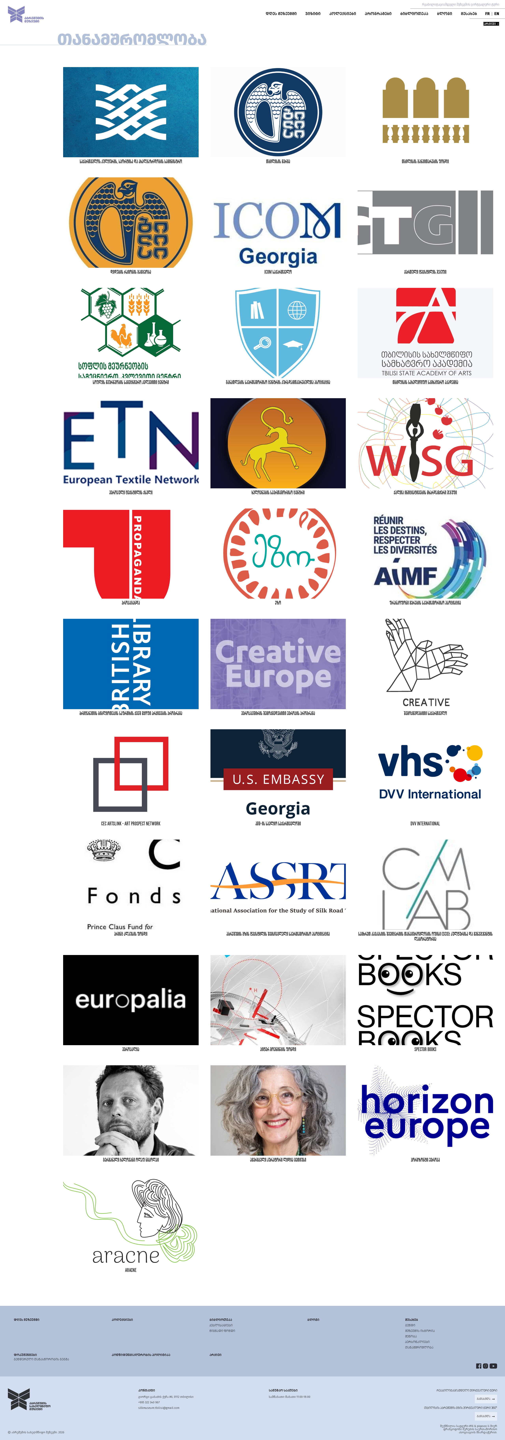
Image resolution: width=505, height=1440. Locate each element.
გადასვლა (483, 1399)
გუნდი (410, 1325)
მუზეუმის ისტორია (420, 1331)
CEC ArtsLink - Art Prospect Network (130, 824)
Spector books (425, 1050)
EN (496, 14)
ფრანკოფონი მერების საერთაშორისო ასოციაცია (425, 603)
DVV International (425, 824)
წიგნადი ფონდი (222, 1331)
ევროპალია (130, 1050)
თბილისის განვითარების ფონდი (425, 162)
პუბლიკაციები (221, 1325)
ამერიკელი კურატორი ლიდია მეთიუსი (278, 1160)
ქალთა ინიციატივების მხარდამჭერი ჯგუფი (425, 493)
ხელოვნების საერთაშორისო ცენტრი (278, 493)
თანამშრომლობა (419, 1347)
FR (487, 14)
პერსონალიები (417, 1342)
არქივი (490, 24)
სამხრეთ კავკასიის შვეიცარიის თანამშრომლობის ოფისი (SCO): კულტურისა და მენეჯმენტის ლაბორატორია (425, 936)
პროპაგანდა (131, 603)
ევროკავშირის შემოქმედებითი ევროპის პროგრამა (278, 714)
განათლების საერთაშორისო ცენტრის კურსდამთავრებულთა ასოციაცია (278, 382)
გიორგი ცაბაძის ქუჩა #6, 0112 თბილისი (166, 1397)
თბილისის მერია (278, 162)
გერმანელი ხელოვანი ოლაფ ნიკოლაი (131, 1160)
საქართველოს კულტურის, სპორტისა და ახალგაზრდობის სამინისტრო (131, 162)
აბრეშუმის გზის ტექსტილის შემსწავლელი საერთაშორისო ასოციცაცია (278, 934)
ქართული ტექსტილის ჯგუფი (425, 272)
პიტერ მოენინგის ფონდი (278, 1050)
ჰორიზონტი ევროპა (425, 1160)
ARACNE (131, 1270)
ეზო (278, 603)
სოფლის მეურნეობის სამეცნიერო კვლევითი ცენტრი (131, 382)
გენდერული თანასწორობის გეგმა (41, 1359)
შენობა (411, 1336)
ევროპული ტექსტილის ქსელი (130, 493)
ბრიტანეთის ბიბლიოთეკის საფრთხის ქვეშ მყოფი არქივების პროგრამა (130, 714)
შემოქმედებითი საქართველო (425, 714)
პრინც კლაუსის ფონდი (130, 934)
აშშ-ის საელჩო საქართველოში (278, 824)
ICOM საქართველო (278, 272)
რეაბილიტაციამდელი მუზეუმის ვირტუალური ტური (460, 4)
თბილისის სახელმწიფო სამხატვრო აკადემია (425, 382)
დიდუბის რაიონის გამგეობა (130, 272)
